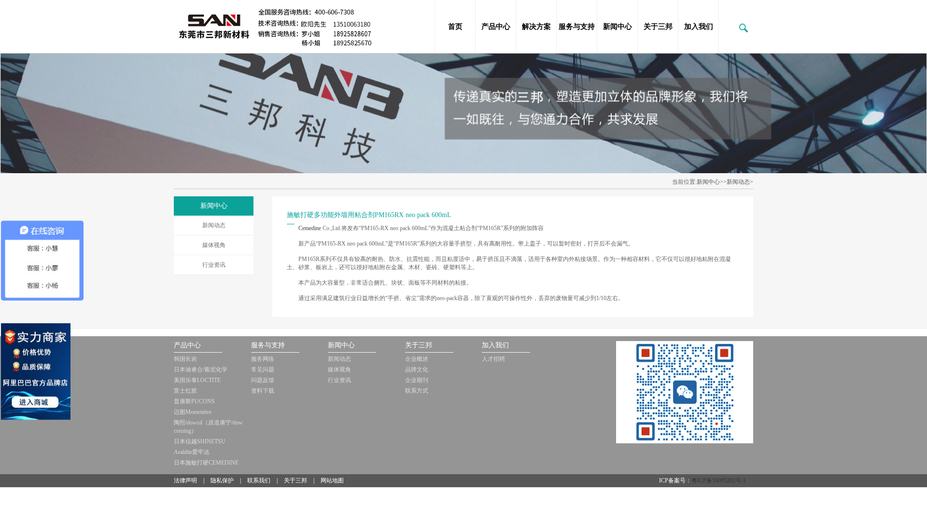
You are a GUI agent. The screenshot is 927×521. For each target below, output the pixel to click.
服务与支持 (577, 26)
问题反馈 (262, 380)
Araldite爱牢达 (192, 452)
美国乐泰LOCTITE (197, 380)
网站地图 (332, 480)
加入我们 (698, 26)
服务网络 (262, 359)
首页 (455, 26)
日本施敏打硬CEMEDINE (206, 462)
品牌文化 (416, 369)
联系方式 (416, 390)
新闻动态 (213, 225)
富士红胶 (185, 390)
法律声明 (185, 480)
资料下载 (262, 390)
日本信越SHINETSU (199, 441)
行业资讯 (213, 264)
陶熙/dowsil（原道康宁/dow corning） (208, 426)
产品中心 (495, 26)
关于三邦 (658, 26)
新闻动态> (740, 181)
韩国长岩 (185, 359)
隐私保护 (222, 480)
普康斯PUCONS (194, 401)
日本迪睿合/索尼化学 (200, 369)
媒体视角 (213, 245)
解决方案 (536, 26)
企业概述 (416, 359)
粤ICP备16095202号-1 (718, 480)
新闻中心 (617, 26)
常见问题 (262, 369)
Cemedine (310, 228)
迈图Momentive (192, 412)
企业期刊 (416, 380)
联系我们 (258, 480)
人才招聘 (493, 359)
